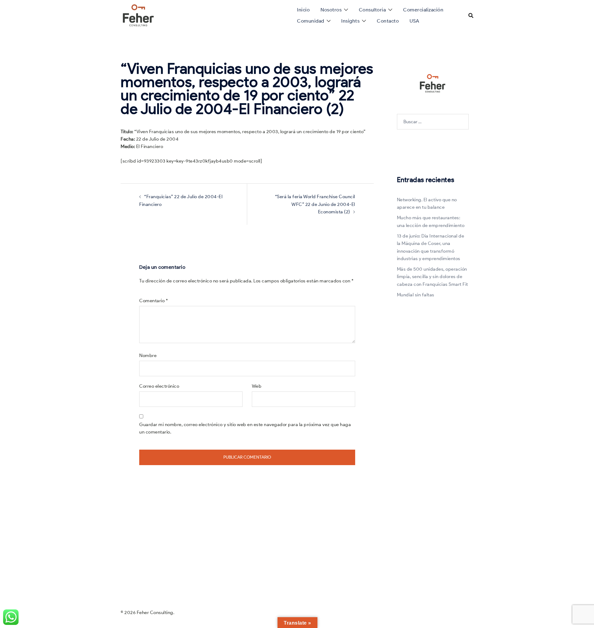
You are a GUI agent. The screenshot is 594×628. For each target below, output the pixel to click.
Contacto (388, 21)
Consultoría (372, 10)
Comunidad (310, 21)
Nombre (148, 355)
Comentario (153, 300)
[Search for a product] (470, 15)
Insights (350, 21)
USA (415, 21)
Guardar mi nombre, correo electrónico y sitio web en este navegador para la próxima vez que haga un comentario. (245, 428)
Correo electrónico (159, 386)
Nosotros (331, 10)
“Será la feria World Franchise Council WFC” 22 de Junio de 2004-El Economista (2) (315, 204)
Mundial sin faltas (415, 295)
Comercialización (423, 10)
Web (257, 386)
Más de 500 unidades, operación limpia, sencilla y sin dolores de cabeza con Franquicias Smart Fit (432, 276)
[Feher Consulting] (138, 15)
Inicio (303, 10)
